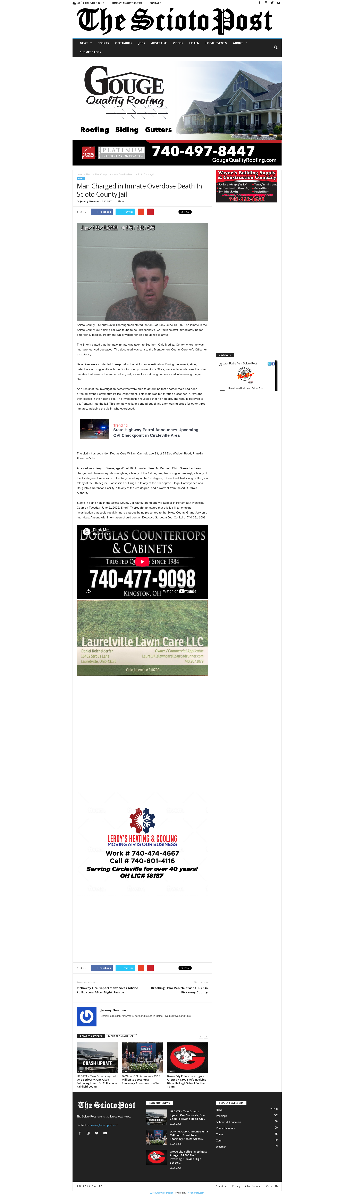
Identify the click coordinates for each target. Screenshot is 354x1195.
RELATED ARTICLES (91, 1036)
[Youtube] (278, 3)
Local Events (216, 43)
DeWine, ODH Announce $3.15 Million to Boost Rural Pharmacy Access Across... (189, 1135)
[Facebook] (259, 3)
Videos (178, 43)
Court (219, 1140)
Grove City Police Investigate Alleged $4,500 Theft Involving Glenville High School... (188, 1157)
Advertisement (253, 1186)
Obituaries (123, 43)
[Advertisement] (142, 705)
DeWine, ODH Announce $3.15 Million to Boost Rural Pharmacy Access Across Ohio (141, 1079)
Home (79, 174)
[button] (275, 47)
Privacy (236, 1186)
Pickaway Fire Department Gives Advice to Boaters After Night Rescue (107, 990)
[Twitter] (272, 3)
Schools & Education (228, 1122)
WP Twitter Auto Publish (161, 1193)
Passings (221, 1115)
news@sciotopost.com (104, 1125)
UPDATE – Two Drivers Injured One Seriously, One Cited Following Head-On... (187, 1115)
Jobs (141, 43)
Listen (194, 43)
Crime (219, 1134)
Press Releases (225, 1128)
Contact (155, 3)
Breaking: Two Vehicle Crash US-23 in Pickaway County (179, 990)
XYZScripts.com (196, 1193)
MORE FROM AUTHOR (121, 1036)
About (238, 43)
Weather (221, 1146)
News (84, 43)
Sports (103, 43)
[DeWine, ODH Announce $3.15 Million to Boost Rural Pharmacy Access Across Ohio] (142, 1057)
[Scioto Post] (177, 22)
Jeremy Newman (90, 201)
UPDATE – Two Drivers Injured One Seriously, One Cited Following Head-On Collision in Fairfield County (97, 1081)
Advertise (159, 43)
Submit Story (90, 52)
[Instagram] (265, 3)
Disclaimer (222, 1186)
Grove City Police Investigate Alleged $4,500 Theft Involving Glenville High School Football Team (186, 1081)
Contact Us (272, 1186)
